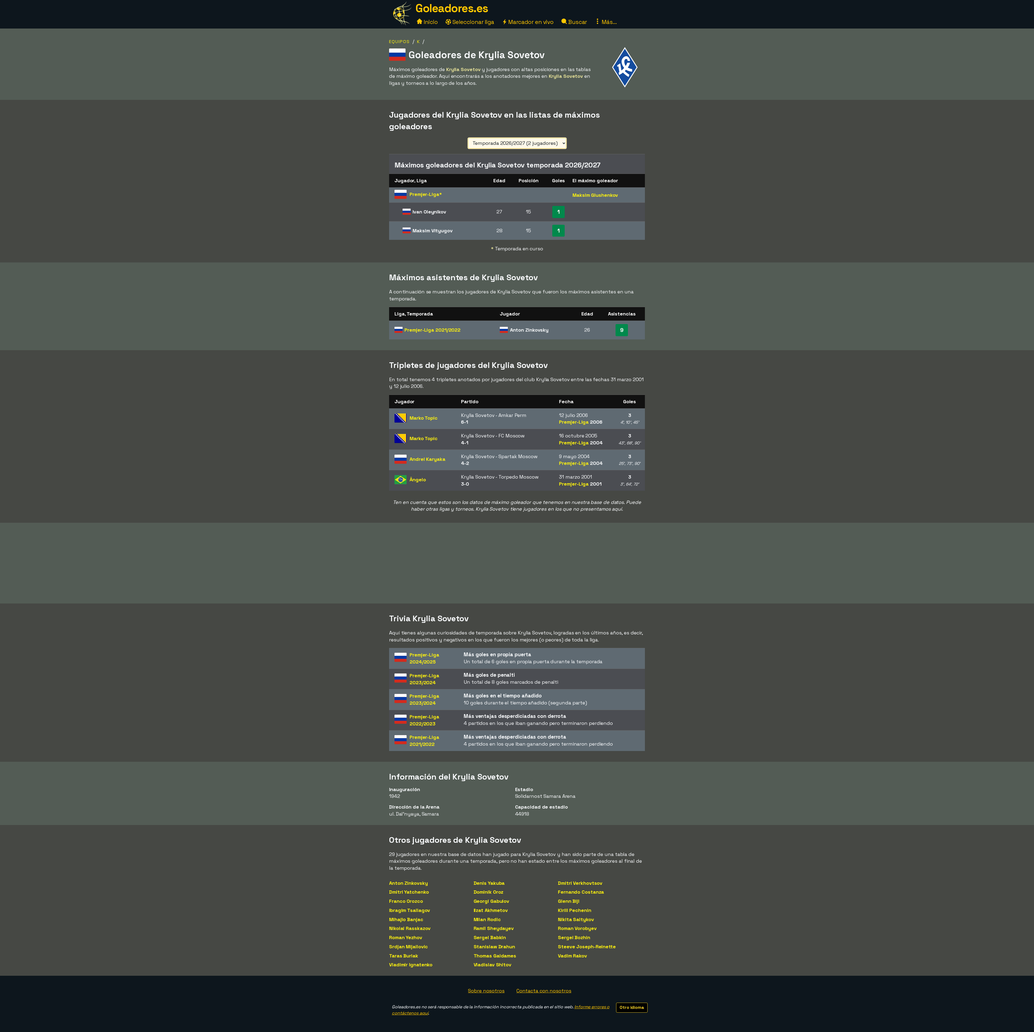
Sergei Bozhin (574, 937)
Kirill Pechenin (574, 910)
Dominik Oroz (489, 892)
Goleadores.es (451, 8)
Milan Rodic (487, 919)
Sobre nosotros (486, 991)
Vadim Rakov (572, 956)
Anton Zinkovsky (408, 883)
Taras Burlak (403, 956)
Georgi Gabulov (491, 901)
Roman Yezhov (405, 937)
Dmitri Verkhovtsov (580, 883)
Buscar (577, 22)
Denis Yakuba (489, 883)
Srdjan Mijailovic (408, 946)
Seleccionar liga (472, 22)
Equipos (399, 41)
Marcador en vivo (530, 22)
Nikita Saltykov (576, 919)
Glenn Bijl (568, 901)
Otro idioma (632, 1007)
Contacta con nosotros (543, 991)
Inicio (430, 22)
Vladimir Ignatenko (410, 964)
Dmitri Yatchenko (409, 892)
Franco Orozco (406, 901)
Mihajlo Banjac (406, 919)
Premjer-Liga (432, 330)
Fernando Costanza (581, 892)
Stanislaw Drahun (494, 946)
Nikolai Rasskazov (410, 928)
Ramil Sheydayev (494, 928)
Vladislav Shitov (492, 964)
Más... (608, 22)
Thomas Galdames (495, 956)
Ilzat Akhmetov (491, 910)
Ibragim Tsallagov (409, 910)
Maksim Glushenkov (595, 195)
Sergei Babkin (490, 937)
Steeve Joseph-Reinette (587, 946)
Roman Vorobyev (577, 928)
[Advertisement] (517, 563)
